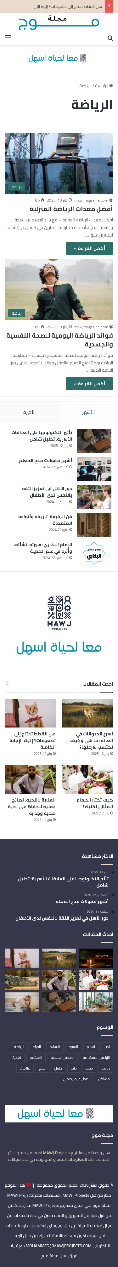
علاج (42, 1068)
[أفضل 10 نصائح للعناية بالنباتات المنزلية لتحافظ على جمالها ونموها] (96, 1002)
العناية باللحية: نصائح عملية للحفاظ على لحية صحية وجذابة (32, 806)
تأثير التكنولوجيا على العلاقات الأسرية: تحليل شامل (41, 435)
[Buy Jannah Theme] (59, 57)
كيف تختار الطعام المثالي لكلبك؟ (94, 803)
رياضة (106, 1068)
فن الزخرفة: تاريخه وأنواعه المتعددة (45, 519)
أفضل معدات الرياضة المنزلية (71, 208)
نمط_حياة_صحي (76, 1078)
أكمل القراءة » (89, 248)
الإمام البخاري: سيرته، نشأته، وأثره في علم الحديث (43, 547)
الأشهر (88, 412)
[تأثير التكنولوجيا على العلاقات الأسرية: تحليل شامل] (94, 441)
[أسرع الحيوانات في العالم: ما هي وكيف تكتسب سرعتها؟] (87, 713)
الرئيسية (102, 85)
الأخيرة (29, 412)
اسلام (91, 1046)
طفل (58, 1068)
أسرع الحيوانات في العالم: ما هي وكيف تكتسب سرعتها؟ (91, 740)
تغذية (17, 1057)
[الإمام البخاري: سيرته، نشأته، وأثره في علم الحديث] (94, 553)
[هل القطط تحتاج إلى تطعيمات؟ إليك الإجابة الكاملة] (30, 713)
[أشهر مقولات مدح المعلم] (94, 469)
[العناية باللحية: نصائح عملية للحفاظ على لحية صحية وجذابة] (30, 779)
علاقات (25, 1068)
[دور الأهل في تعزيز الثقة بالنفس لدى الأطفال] (94, 497)
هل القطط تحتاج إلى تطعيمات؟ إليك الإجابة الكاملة (58, 6)
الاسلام (55, 1046)
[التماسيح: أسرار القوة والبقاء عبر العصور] (22, 980)
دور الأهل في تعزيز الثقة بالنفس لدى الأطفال (47, 491)
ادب (107, 1046)
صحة (89, 1068)
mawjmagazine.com (91, 200)
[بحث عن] (110, 37)
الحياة (37, 1046)
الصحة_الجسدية (62, 1057)
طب (74, 1068)
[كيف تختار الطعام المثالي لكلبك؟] (87, 779)
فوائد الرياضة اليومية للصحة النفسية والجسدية (59, 339)
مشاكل (104, 1078)
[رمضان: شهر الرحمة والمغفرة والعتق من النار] (96, 958)
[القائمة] (8, 37)
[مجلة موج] (59, 22)
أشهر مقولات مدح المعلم (45, 460)
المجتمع (36, 1057)
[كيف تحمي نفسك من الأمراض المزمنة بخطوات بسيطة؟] (22, 1002)
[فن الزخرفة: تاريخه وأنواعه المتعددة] (94, 525)
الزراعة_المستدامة (96, 1057)
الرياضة (19, 1046)
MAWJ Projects (20, 1195)
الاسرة (73, 1046)
